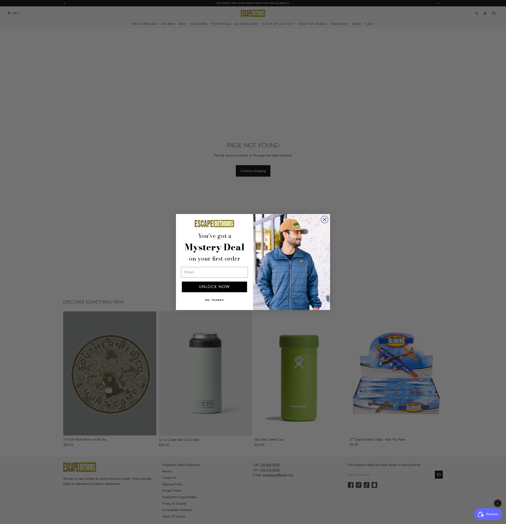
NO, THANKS (214, 300)
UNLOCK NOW (214, 287)
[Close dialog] (324, 219)
